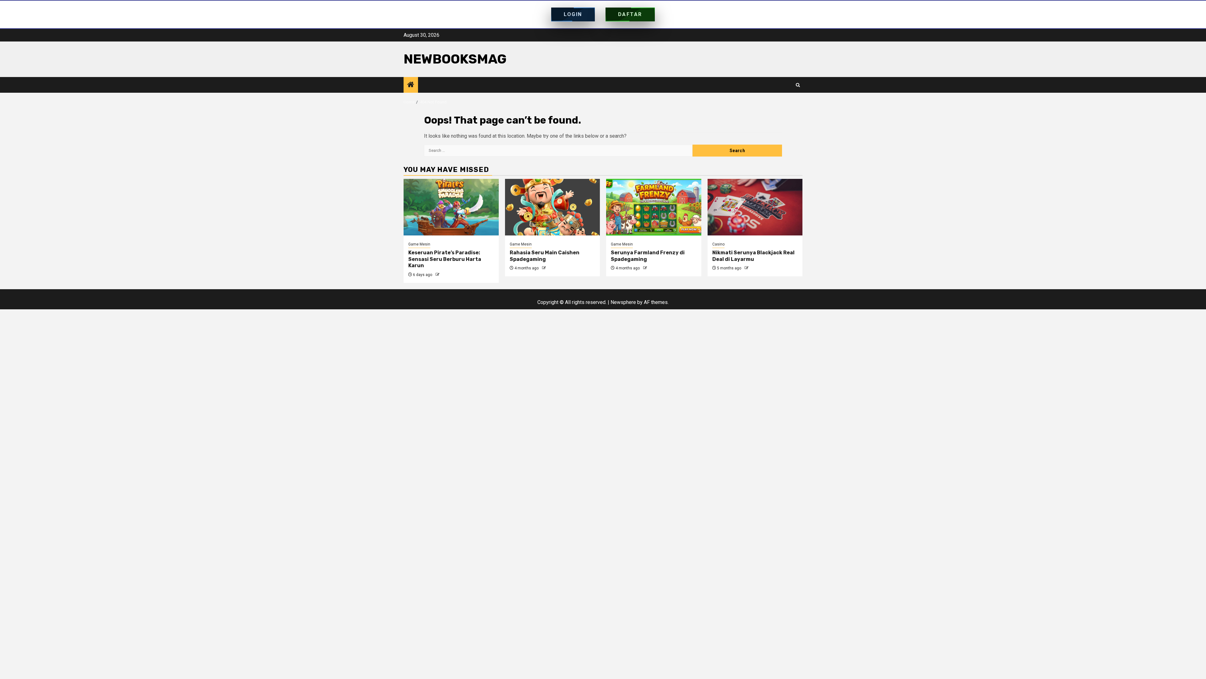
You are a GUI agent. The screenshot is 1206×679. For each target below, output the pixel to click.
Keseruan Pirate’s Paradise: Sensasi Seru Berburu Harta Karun (444, 259)
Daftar (630, 14)
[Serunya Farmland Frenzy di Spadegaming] (653, 207)
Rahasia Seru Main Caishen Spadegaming (544, 256)
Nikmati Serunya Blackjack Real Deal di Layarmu (753, 256)
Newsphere (623, 302)
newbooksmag (455, 59)
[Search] (798, 85)
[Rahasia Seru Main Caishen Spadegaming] (552, 207)
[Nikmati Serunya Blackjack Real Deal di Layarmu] (755, 207)
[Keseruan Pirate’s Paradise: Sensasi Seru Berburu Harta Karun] (451, 207)
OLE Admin (449, 275)
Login (573, 14)
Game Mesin (419, 244)
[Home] (410, 85)
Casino (718, 244)
